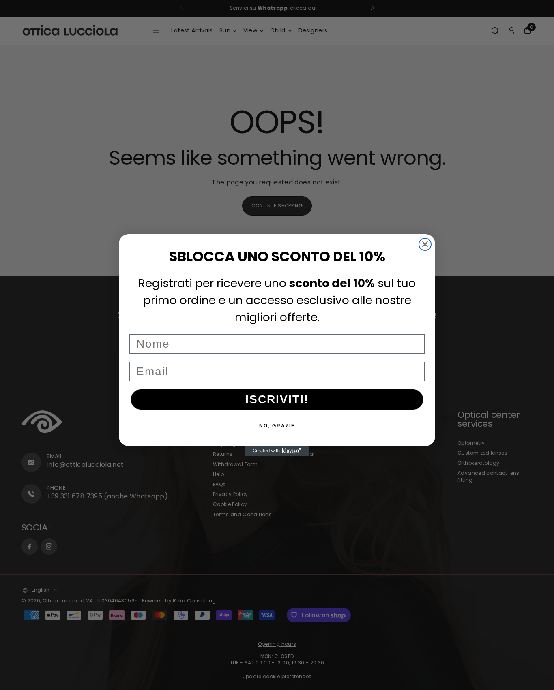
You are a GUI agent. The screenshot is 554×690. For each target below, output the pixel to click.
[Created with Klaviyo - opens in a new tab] (277, 451)
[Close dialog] (425, 244)
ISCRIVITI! (277, 399)
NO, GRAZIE (277, 426)
